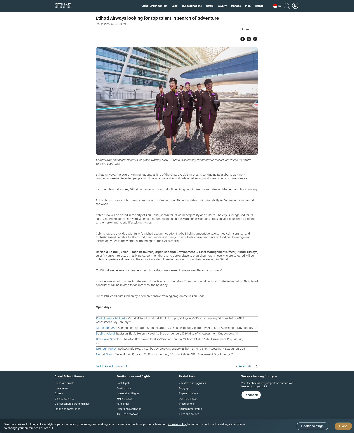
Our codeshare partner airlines (72, 403)
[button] (277, 6)
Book (175, 6)
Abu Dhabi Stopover (128, 414)
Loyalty (222, 6)
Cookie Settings (312, 426)
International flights (128, 393)
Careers (59, 393)
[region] (177, 426)
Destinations (124, 388)
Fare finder (123, 403)
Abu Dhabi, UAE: (106, 328)
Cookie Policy (177, 424)
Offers (210, 6)
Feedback (251, 395)
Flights (259, 6)
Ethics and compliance (67, 409)
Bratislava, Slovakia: (109, 339)
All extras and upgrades (192, 383)
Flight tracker (124, 398)
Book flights (123, 383)
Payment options (188, 393)
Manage (236, 6)
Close (343, 426)
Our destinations (192, 6)
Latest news (61, 388)
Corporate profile (64, 383)
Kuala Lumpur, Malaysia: (111, 318)
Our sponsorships (64, 398)
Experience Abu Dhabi (129, 409)
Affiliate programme (190, 409)
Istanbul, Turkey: (106, 348)
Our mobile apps (188, 398)
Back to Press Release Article (112, 366)
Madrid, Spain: (105, 354)
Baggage (184, 388)
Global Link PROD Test (154, 6)
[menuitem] (154, 6)
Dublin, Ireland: (105, 333)
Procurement (186, 403)
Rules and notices (189, 414)
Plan (248, 6)
